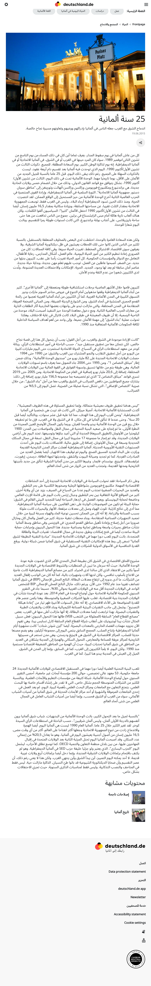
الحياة (125, 24)
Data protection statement (127, 872)
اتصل (142, 863)
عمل (117, 11)
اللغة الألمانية (44, 11)
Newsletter (138, 897)
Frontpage (138, 24)
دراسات (100, 11)
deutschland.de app (132, 889)
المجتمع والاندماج (109, 24)
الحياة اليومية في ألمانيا (73, 11)
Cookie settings (135, 923)
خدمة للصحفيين (136, 906)
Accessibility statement (130, 914)
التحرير (142, 880)
